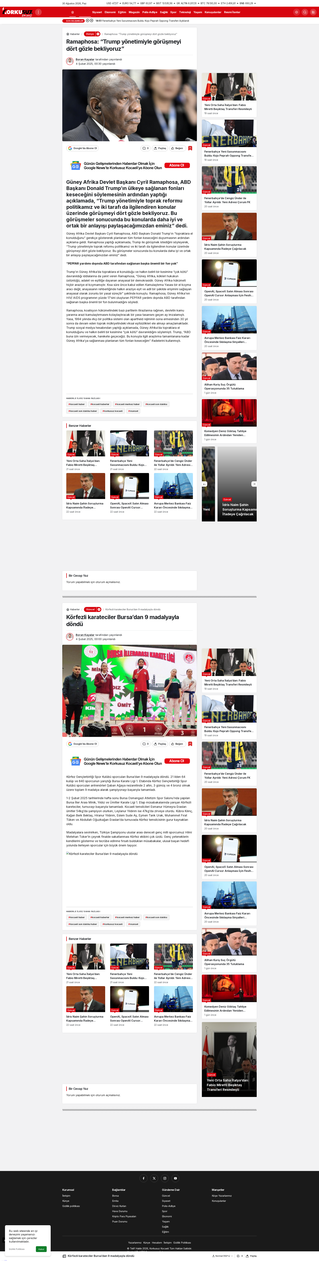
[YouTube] (175, 1178)
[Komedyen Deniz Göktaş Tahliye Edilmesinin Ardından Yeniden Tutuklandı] (229, 421)
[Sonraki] (92, 20)
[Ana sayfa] (72, 12)
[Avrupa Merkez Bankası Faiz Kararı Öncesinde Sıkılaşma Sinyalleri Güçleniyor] (173, 493)
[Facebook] (144, 1178)
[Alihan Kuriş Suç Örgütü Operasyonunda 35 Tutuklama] (229, 375)
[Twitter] (154, 1178)
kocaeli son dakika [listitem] (156, 404)
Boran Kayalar (85, 59)
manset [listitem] (133, 411)
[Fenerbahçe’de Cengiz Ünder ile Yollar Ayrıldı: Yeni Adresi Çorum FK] (173, 450)
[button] (313, 12)
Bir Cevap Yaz (78, 575)
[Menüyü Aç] (38, 12)
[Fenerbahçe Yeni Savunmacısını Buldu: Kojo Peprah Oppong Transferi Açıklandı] (129, 450)
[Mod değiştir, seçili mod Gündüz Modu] (296, 12)
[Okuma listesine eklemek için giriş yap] (190, 148)
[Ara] (305, 12)
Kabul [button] (41, 1249)
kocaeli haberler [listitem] (100, 404)
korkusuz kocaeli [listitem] (113, 411)
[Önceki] (88, 20)
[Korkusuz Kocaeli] (17, 11)
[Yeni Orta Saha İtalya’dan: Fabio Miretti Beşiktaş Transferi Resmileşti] (85, 450)
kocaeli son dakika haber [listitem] (83, 411)
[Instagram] (165, 1178)
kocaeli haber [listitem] (77, 404)
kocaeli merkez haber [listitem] (127, 404)
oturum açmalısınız (108, 582)
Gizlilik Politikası (17, 1249)
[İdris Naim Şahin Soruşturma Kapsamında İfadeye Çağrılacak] (85, 493)
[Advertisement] (129, 367)
